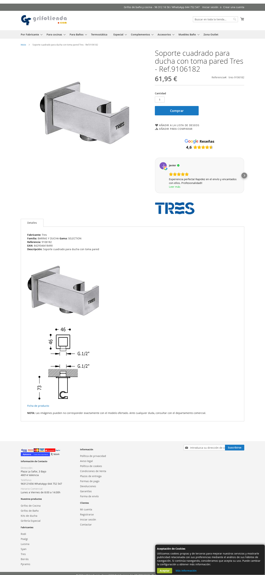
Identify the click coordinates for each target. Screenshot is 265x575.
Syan (23, 549)
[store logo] (44, 20)
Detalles (32, 222)
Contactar (86, 524)
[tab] (32, 223)
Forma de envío (89, 496)
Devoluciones (88, 486)
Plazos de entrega (90, 476)
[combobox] (215, 19)
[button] (155, 175)
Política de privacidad (93, 456)
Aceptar (164, 570)
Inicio (23, 44)
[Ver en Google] (163, 165)
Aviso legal (86, 461)
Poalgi (24, 539)
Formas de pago (89, 481)
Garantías (86, 491)
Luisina (25, 544)
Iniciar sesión (210, 7)
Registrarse (87, 514)
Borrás (25, 559)
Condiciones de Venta (93, 471)
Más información (186, 570)
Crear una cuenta (233, 7)
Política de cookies (91, 466)
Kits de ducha (29, 515)
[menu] (132, 34)
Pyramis (25, 564)
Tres (23, 554)
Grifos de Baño (30, 510)
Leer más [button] (174, 186)
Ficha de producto (38, 405)
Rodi (23, 534)
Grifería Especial (31, 520)
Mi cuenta (86, 509)
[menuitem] (31, 34)
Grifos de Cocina (31, 505)
